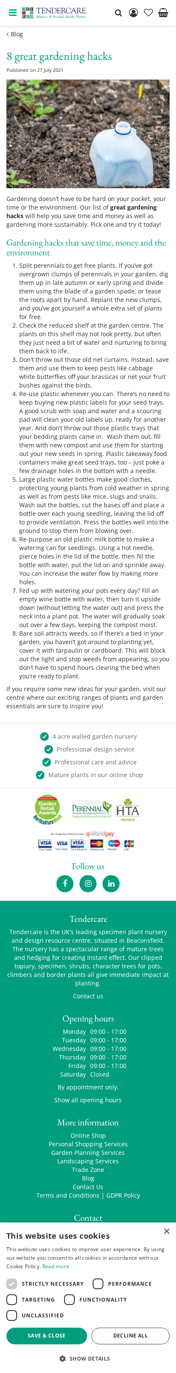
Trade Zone (88, 1170)
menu (12, 12)
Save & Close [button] (47, 1335)
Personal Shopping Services (88, 1144)
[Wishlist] (148, 12)
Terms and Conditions (68, 1195)
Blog (88, 1178)
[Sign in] (133, 12)
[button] (88, 1358)
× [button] (166, 1231)
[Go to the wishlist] (148, 12)
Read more (56, 1266)
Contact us (88, 996)
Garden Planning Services (88, 1152)
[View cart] (163, 12)
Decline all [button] (130, 1335)
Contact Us (88, 1187)
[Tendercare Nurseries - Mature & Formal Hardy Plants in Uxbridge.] (54, 12)
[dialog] (88, 1297)
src (118, 12)
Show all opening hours (88, 1100)
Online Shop (88, 1135)
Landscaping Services (88, 1161)
